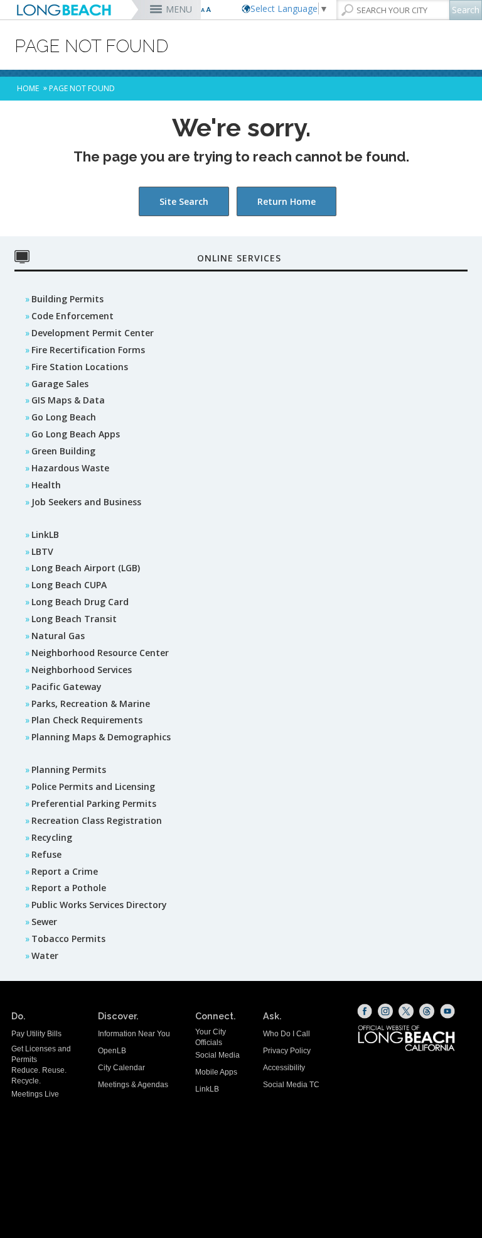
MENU (179, 9)
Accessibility (284, 1067)
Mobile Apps (216, 1072)
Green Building (63, 451)
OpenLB (112, 1050)
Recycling (51, 837)
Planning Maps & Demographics (101, 737)
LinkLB (45, 534)
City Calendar (121, 1067)
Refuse (46, 854)
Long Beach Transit (74, 619)
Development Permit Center (92, 333)
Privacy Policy (287, 1050)
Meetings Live (35, 1094)
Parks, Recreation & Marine (90, 703)
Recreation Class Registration (96, 820)
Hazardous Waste (70, 468)
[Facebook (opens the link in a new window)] (364, 1011)
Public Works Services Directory (99, 905)
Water (44, 955)
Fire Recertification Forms (88, 350)
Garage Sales (59, 384)
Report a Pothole (68, 888)
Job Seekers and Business (86, 502)
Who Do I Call (286, 1033)
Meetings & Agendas (133, 1084)
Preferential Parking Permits (93, 803)
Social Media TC (291, 1084)
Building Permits (67, 299)
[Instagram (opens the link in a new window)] (385, 1011)
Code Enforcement (72, 316)
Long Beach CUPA (69, 585)
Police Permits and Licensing (93, 786)
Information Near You (134, 1033)
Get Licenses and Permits (41, 1054)
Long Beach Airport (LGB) (85, 568)
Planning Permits (68, 769)
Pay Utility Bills (36, 1033)
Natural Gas (58, 636)
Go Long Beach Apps (75, 434)
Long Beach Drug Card (80, 602)
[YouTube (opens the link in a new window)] (447, 1011)
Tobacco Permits (68, 939)
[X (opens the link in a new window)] (406, 1011)
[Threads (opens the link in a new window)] (426, 1011)
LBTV (42, 551)
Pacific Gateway (66, 687)
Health (46, 485)
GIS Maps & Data (68, 400)
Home (28, 88)
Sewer (44, 922)
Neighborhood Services (81, 670)
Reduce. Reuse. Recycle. (39, 1075)
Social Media (217, 1055)
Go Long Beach (63, 417)
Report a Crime (64, 871)
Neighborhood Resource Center (100, 653)
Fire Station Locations (79, 367)
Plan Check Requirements (86, 720)
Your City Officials (210, 1037)
